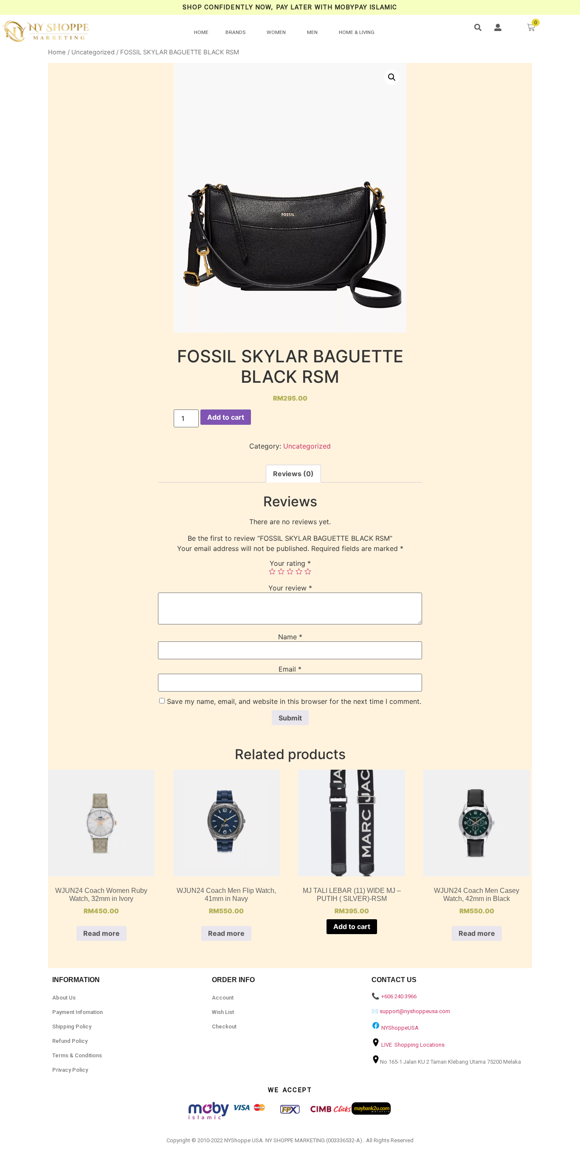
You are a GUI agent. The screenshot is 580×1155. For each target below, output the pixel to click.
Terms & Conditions (77, 1055)
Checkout (224, 1026)
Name (290, 636)
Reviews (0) (293, 473)
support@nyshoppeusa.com (415, 1011)
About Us (64, 997)
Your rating (290, 563)
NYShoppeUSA (400, 1028)
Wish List (223, 1012)
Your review (290, 588)
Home (57, 52)
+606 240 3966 (399, 996)
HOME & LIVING (356, 32)
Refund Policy (69, 1041)
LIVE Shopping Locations (413, 1045)
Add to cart (225, 417)
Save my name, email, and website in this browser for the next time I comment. (294, 701)
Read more (101, 933)
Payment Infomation (77, 1012)
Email (290, 669)
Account (223, 997)
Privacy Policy (70, 1070)
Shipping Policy (71, 1026)
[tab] (293, 474)
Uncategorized (93, 52)
